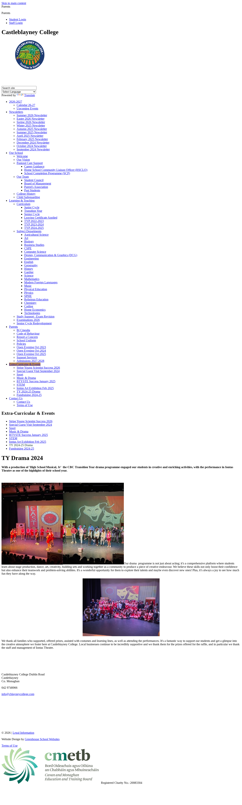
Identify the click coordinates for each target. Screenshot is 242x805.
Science (28, 275)
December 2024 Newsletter (33, 142)
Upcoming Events (27, 108)
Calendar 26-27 (26, 105)
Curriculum (23, 204)
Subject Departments (29, 231)
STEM (21, 384)
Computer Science (35, 251)
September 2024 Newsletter (33, 149)
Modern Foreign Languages (40, 282)
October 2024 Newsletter (32, 146)
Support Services (27, 357)
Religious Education (36, 299)
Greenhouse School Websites (42, 739)
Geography (31, 265)
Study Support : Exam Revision (35, 316)
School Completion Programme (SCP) (47, 173)
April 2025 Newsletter (30, 135)
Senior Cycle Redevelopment (34, 323)
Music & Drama (26, 377)
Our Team (23, 176)
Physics (28, 292)
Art (26, 238)
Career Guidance (34, 166)
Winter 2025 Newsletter (31, 125)
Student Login (17, 19)
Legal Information (23, 732)
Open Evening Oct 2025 (31, 354)
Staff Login (16, 22)
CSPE (28, 248)
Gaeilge (28, 272)
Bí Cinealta (23, 330)
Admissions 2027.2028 (30, 360)
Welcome (22, 156)
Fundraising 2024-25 (29, 395)
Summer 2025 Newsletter (32, 132)
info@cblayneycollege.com (18, 694)
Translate (29, 95)
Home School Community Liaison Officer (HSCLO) (55, 169)
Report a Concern (27, 337)
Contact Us (15, 398)
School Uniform (26, 340)
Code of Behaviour (28, 333)
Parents (13, 326)
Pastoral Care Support (30, 163)
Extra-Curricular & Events (24, 364)
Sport (20, 374)
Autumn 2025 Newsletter (32, 129)
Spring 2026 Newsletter (31, 122)
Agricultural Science (36, 234)
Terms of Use (25, 405)
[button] (11, 13)
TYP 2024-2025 (34, 227)
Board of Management (37, 183)
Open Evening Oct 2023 (31, 347)
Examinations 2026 (28, 320)
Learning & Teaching (22, 200)
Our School (16, 152)
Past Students (32, 190)
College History (26, 193)
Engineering (31, 258)
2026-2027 (15, 101)
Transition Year (33, 210)
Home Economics (35, 309)
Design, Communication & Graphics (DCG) (50, 255)
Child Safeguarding (28, 197)
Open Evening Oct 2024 (31, 350)
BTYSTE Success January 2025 (36, 381)
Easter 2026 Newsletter (30, 118)
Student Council (33, 180)
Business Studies (34, 244)
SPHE (28, 296)
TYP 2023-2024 (34, 224)
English (28, 262)
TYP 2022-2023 (34, 221)
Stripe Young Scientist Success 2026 (38, 367)
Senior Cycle (32, 214)
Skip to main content (14, 3)
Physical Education (35, 289)
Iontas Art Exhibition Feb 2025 (35, 388)
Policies (21, 343)
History (28, 268)
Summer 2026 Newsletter (32, 115)
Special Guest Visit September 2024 (38, 371)
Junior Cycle (31, 207)
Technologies (32, 313)
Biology (29, 241)
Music (28, 285)
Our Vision (23, 159)
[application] (121, 713)
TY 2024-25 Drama (28, 391)
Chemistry (30, 302)
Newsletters (16, 111)
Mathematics (31, 279)
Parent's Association (36, 187)
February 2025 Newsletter (32, 139)
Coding (28, 306)
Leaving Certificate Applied (40, 217)
